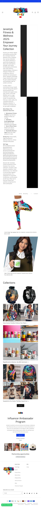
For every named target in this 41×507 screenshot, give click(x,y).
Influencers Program (19, 486)
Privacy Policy (17, 472)
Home (28, 467)
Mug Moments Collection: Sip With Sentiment (15, 362)
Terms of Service (18, 480)
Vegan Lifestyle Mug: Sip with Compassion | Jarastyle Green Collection (18, 273)
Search (16, 469)
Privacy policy (35, 503)
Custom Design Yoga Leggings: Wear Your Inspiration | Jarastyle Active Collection (20, 232)
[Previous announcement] (2, 1)
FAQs (16, 483)
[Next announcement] (39, 1)
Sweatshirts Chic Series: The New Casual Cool (15, 401)
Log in (20, 440)
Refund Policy (17, 475)
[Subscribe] (21, 493)
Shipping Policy (18, 477)
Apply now (20, 435)
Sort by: (20, 193)
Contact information (34, 504)
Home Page (17, 467)
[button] (2, 12)
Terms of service (21, 504)
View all (20, 405)
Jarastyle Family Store (16, 503)
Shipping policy (27, 504)
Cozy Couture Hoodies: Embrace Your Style (14, 323)
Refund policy (30, 503)
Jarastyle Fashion (23, 503)
